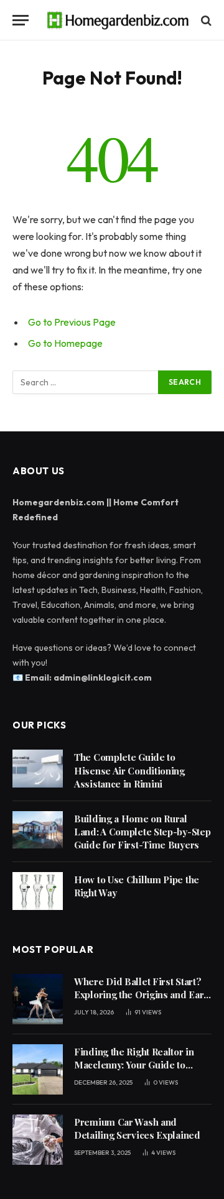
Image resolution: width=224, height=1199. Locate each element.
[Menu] (20, 20)
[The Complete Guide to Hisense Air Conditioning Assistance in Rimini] (37, 769)
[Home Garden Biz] (118, 20)
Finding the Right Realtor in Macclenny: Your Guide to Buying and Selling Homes (134, 1065)
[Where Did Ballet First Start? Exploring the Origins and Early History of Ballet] (37, 999)
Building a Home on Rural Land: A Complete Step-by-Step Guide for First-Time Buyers (142, 832)
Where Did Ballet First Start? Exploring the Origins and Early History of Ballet (143, 994)
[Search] (205, 20)
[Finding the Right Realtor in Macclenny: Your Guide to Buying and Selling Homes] (37, 1069)
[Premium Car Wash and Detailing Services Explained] (37, 1139)
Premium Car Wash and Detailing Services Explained (137, 1128)
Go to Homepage (65, 343)
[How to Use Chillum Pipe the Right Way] (37, 891)
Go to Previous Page (72, 322)
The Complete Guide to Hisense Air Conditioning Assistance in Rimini (129, 770)
